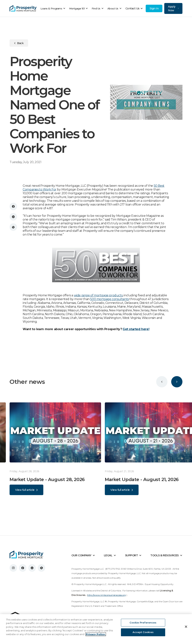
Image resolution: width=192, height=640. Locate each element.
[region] (96, 627)
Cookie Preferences (143, 622)
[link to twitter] (41, 568)
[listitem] (57, 448)
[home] (23, 8)
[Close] (186, 627)
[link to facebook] (22, 568)
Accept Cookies (143, 632)
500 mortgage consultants (109, 299)
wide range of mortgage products (98, 295)
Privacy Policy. (96, 634)
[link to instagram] (13, 568)
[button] (54, 8)
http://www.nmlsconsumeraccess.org (106, 595)
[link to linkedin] (32, 568)
